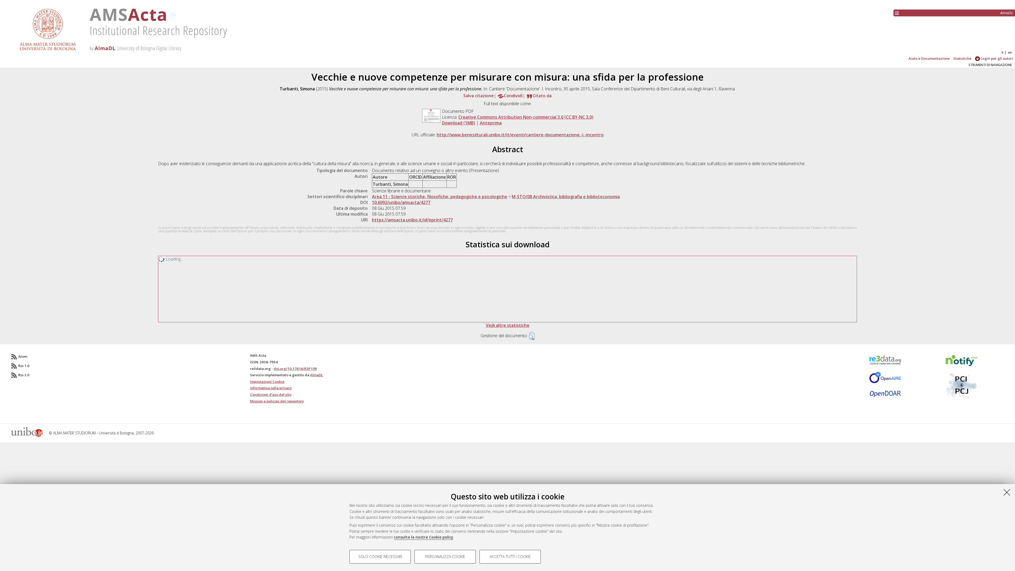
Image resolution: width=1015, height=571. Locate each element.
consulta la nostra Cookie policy (423, 537)
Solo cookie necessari (380, 556)
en (1010, 52)
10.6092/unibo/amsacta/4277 (401, 202)
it (1003, 52)
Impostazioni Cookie (267, 381)
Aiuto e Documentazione (929, 58)
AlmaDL (1006, 12)
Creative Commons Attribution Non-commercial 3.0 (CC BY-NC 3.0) (525, 117)
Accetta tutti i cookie (510, 556)
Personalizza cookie (445, 556)
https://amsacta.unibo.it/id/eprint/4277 (412, 220)
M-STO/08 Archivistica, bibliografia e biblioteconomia (566, 196)
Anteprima (491, 123)
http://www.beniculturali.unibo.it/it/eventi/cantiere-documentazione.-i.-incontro (520, 135)
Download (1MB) (458, 123)
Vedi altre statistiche (507, 325)
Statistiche (962, 58)
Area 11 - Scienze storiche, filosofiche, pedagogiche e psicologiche (439, 196)
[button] (532, 336)
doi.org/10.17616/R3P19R (295, 368)
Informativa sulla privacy (271, 388)
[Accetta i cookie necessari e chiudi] (1007, 492)
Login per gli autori (996, 58)
